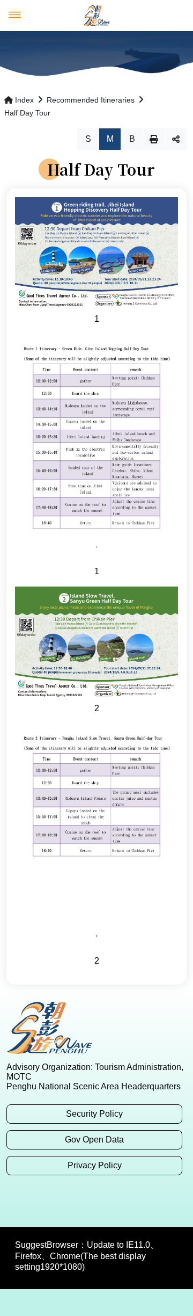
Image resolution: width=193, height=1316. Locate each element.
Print (154, 139)
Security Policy (94, 1113)
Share (176, 139)
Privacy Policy (95, 1165)
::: (9, 993)
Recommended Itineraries (91, 100)
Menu (15, 15)
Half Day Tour (27, 113)
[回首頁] (96, 15)
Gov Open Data (94, 1139)
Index (24, 100)
